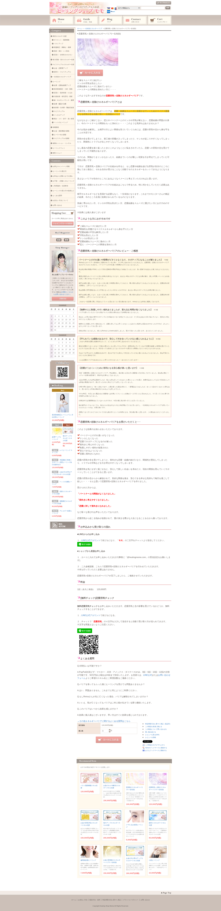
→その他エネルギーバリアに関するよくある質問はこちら (103, 721)
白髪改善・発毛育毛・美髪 (63, 96)
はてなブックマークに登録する (156, 750)
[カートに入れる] (90, 73)
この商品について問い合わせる (156, 729)
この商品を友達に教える (153, 726)
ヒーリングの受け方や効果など (63, 191)
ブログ (111, 20)
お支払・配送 (86, 20)
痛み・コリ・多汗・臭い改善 (64, 119)
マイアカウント (163, 3)
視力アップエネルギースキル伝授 (67, 438)
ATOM (62, 526)
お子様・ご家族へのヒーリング (63, 181)
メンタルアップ (59, 115)
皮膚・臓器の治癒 (60, 104)
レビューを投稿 (150, 737)
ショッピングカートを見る (63, 224)
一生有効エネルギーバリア (93, 28)
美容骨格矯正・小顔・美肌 (63, 89)
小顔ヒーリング (154, 860)
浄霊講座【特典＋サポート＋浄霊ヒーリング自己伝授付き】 (62, 462)
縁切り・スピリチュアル (62, 72)
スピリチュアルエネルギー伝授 (63, 64)
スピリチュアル (59, 111)
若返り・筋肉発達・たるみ (63, 93)
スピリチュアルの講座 (61, 138)
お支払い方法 (82, 900)
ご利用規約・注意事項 (60, 186)
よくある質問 (57, 195)
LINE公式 (147, 675)
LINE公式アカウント (90, 540)
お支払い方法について (60, 200)
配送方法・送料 (95, 900)
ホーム (62, 20)
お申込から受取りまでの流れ (63, 176)
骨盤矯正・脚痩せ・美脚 (62, 47)
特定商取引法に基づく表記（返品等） (158, 724)
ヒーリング (56, 82)
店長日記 (63, 299)
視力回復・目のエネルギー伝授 (63, 60)
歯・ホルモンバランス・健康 (64, 100)
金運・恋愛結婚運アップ (62, 85)
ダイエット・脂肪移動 (61, 40)
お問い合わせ (135, 20)
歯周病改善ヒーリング (88, 860)
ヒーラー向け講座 (60, 135)
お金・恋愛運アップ (61, 68)
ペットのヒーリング (61, 122)
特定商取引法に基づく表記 (111, 900)
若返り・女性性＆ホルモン (63, 55)
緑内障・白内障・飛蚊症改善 (64, 107)
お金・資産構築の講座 (61, 131)
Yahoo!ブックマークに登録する (156, 748)
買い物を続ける (150, 732)
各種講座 (56, 127)
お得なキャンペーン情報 (61, 166)
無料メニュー (57, 153)
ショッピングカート (160, 20)
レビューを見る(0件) (152, 735)
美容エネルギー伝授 (60, 36)
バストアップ (58, 44)
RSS (60, 524)
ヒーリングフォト (59, 148)
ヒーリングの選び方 (60, 171)
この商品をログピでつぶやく (155, 745)
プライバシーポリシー (130, 900)
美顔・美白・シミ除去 (61, 51)
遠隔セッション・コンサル (62, 143)
